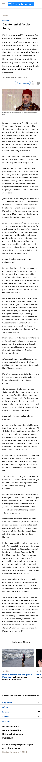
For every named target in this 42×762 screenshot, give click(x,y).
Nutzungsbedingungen (13, 734)
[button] (3, 4)
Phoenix (25, 744)
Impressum (7, 738)
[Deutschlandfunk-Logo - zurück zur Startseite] (21, 4)
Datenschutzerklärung (12, 730)
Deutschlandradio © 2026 (14, 752)
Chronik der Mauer (11, 748)
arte (32, 744)
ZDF (18, 744)
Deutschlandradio (10, 726)
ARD (13, 744)
